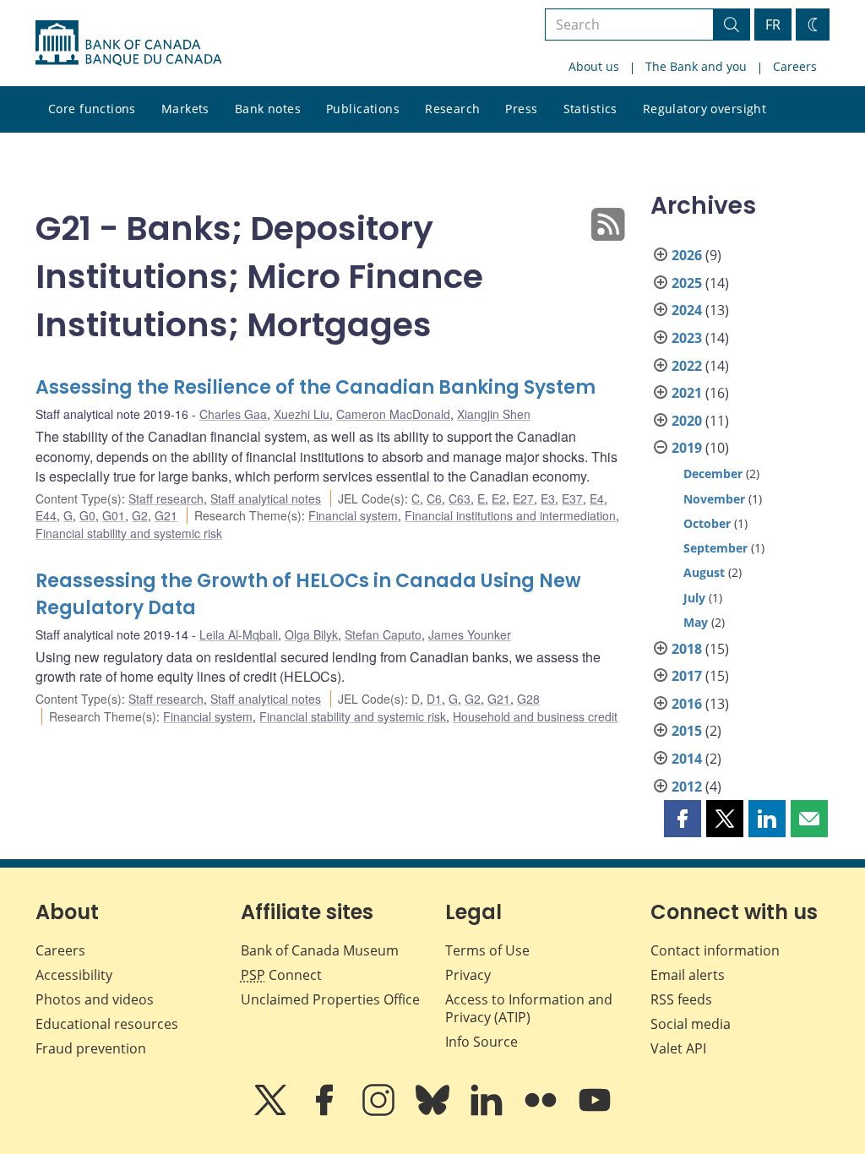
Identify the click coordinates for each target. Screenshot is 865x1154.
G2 (140, 515)
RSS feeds (681, 999)
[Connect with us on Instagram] (380, 1111)
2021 (687, 393)
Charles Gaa (233, 414)
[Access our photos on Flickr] (542, 1111)
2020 (687, 420)
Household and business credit (535, 716)
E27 (523, 498)
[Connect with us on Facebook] (326, 1111)
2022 (687, 366)
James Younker (469, 634)
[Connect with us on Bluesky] (434, 1111)
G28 (528, 698)
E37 (572, 498)
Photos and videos (94, 999)
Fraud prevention (90, 1048)
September (715, 548)
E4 (597, 498)
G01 (113, 515)
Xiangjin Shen (493, 414)
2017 (687, 676)
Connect (281, 975)
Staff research (166, 498)
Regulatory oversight (704, 109)
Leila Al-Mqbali (238, 634)
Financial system (353, 515)
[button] (682, 818)
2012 (687, 786)
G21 (166, 515)
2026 (687, 255)
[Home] (128, 43)
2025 (687, 283)
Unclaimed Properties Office (330, 999)
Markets (185, 109)
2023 (687, 338)
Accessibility (73, 975)
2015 (687, 730)
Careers (795, 66)
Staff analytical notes (265, 498)
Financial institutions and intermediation (510, 515)
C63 (460, 498)
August (704, 572)
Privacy (468, 975)
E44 (46, 515)
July (694, 598)
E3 (548, 498)
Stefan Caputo (383, 634)
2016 (687, 703)
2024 (687, 310)
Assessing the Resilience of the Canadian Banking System (315, 387)
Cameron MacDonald (393, 414)
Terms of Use (487, 950)
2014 (687, 758)
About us (594, 66)
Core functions (92, 109)
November (714, 499)
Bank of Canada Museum (320, 950)
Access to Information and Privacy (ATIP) (528, 1008)
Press (521, 109)
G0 (87, 515)
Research (452, 109)
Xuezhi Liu (301, 414)
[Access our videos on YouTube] (594, 1111)
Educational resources (106, 1024)
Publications (363, 109)
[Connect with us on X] (272, 1111)
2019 (687, 447)
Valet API (678, 1048)
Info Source (481, 1041)
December (713, 473)
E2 (499, 498)
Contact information (715, 950)
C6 (434, 498)
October (707, 523)
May (695, 622)
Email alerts (687, 975)
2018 (687, 649)
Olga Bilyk (311, 634)
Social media (690, 1024)
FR (773, 24)
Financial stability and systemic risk (128, 533)
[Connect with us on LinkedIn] (488, 1111)
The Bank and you (696, 66)
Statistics (590, 109)
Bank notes (268, 109)
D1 (434, 698)
